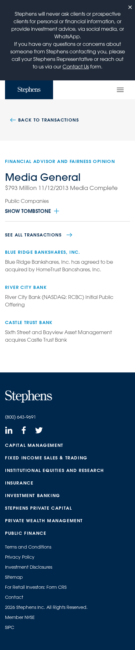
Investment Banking (32, 495)
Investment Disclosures (28, 567)
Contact (14, 597)
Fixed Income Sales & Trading (46, 458)
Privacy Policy (20, 557)
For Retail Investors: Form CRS (36, 587)
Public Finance (25, 533)
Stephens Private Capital (38, 508)
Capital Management (34, 445)
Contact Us (75, 66)
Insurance (19, 483)
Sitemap (14, 577)
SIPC (9, 627)
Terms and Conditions (28, 547)
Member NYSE (20, 617)
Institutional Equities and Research (54, 470)
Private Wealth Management (44, 520)
